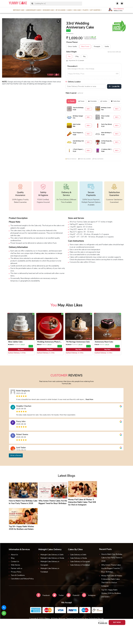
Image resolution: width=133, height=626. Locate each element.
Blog (12, 558)
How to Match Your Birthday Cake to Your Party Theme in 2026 (111, 557)
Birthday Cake (18, 10)
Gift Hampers (95, 10)
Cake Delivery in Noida (78, 558)
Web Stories (15, 565)
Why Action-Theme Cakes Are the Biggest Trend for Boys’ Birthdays (111, 568)
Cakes (69, 10)
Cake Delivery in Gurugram (80, 561)
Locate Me (115, 86)
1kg (69, 56)
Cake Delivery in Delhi (78, 555)
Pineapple (97, 46)
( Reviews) (69, 33)
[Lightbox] (58, 21)
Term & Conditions (18, 575)
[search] (32, 4)
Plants (85, 10)
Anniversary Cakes (33, 10)
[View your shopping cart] (122, 3)
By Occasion (60, 10)
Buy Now (21, 349)
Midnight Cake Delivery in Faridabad (50, 570)
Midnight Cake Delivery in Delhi (52, 555)
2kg (84, 56)
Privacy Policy (16, 572)
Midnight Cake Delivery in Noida (52, 558)
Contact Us (15, 561)
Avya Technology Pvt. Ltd (94, 618)
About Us (14, 555)
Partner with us (16, 568)
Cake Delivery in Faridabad (80, 565)
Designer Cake (48, 10)
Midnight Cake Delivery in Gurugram (50, 563)
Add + (88, 109)
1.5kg (76, 56)
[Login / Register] (117, 3)
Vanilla (107, 46)
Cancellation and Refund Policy (22, 579)
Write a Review (15, 455)
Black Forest (85, 46)
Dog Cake (77, 10)
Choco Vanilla (72, 46)
